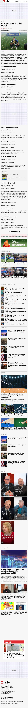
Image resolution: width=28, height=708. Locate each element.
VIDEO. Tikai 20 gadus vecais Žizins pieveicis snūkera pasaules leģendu (20, 428)
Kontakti (16, 703)
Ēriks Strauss (3, 28)
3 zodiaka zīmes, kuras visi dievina (13, 292)
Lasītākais (4, 327)
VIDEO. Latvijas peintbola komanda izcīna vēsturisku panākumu (7, 415)
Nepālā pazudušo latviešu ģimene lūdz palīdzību (17, 339)
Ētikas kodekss (7, 703)
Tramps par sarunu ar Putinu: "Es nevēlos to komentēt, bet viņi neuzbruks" (17, 356)
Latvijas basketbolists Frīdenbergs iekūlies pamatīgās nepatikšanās (7, 428)
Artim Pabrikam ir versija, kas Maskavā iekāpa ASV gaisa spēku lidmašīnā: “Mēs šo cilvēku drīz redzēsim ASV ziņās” (7, 596)
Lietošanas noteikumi (20, 701)
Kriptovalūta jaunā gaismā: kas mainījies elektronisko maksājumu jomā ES (13, 571)
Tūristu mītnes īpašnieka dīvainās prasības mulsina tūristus (15, 312)
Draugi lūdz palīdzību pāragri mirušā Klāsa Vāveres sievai (16, 347)
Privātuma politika (13, 701)
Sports (4, 21)
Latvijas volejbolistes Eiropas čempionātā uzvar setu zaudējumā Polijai (20, 415)
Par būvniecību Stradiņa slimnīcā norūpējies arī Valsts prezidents (16, 300)
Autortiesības (3, 703)
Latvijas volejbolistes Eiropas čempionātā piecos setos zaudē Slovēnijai (12, 396)
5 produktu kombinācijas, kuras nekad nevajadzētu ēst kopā (14, 316)
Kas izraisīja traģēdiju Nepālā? (12, 174)
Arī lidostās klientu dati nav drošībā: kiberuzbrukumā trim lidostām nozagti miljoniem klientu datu (17, 364)
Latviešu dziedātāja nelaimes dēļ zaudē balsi (15, 324)
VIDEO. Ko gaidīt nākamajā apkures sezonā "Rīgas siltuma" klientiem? (15, 296)
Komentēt (14, 235)
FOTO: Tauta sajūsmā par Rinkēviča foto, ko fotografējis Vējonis (15, 304)
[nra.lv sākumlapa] (6, 1)
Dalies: (9, 231)
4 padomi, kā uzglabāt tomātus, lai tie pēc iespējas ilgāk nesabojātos (15, 288)
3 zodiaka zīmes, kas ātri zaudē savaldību (15, 308)
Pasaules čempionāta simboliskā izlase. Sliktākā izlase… (6, 264)
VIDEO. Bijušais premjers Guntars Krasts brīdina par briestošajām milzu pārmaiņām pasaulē (20, 595)
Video (3, 471)
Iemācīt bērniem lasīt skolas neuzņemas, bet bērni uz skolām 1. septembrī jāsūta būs (6, 612)
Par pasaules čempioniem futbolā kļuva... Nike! (20, 263)
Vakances (12, 703)
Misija (9, 701)
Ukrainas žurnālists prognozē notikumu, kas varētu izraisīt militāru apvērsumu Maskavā (16, 320)
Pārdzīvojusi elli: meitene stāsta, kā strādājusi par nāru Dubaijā (17, 331)
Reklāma (5, 701)
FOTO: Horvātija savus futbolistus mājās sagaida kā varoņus (7, 277)
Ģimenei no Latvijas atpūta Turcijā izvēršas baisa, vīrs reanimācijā (16, 178)
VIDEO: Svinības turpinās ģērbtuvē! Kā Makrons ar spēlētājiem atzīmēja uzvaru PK (20, 278)
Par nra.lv (2, 701)
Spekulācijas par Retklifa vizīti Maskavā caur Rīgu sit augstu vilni (20, 612)
